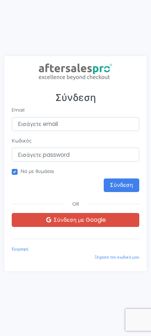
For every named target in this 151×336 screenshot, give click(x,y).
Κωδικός (22, 140)
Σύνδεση (121, 185)
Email (18, 109)
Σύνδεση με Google (79, 220)
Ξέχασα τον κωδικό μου (117, 257)
